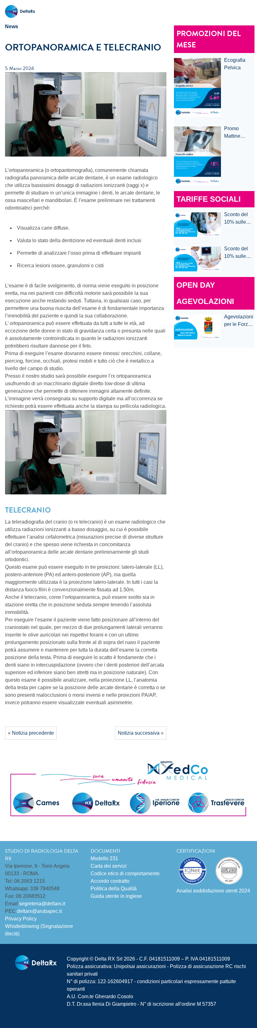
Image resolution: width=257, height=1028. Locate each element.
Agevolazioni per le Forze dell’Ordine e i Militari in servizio (238, 321)
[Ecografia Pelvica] (197, 87)
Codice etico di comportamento (125, 873)
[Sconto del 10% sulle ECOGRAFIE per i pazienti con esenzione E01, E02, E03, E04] (197, 259)
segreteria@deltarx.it (42, 903)
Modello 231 (104, 858)
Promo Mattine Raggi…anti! (238, 133)
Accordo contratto (110, 881)
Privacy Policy (21, 918)
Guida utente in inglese (116, 896)
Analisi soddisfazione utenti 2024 (213, 890)
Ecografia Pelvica (234, 63)
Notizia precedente (33, 733)
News (11, 26)
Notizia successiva (139, 733)
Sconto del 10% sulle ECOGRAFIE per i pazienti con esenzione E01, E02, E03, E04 (239, 253)
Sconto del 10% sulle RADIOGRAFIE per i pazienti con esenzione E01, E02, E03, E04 (239, 219)
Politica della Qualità (114, 888)
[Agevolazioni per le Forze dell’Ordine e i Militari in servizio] (197, 327)
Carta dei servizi (109, 866)
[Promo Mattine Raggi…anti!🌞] (197, 155)
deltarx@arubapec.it (39, 911)
